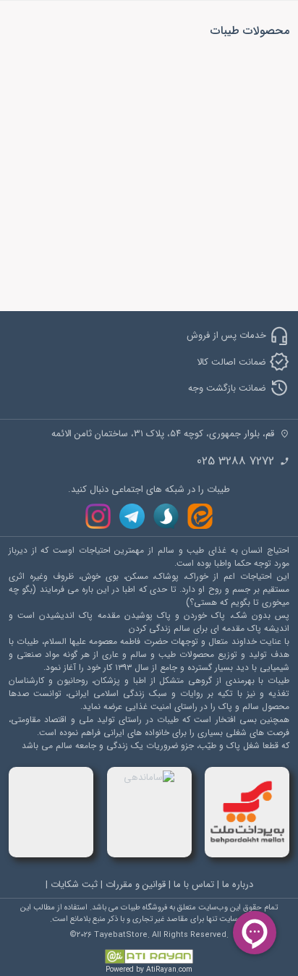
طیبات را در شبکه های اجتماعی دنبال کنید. (149, 490)
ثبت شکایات (74, 884)
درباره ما (237, 884)
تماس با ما (194, 884)
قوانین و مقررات (136, 884)
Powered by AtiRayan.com (149, 969)
